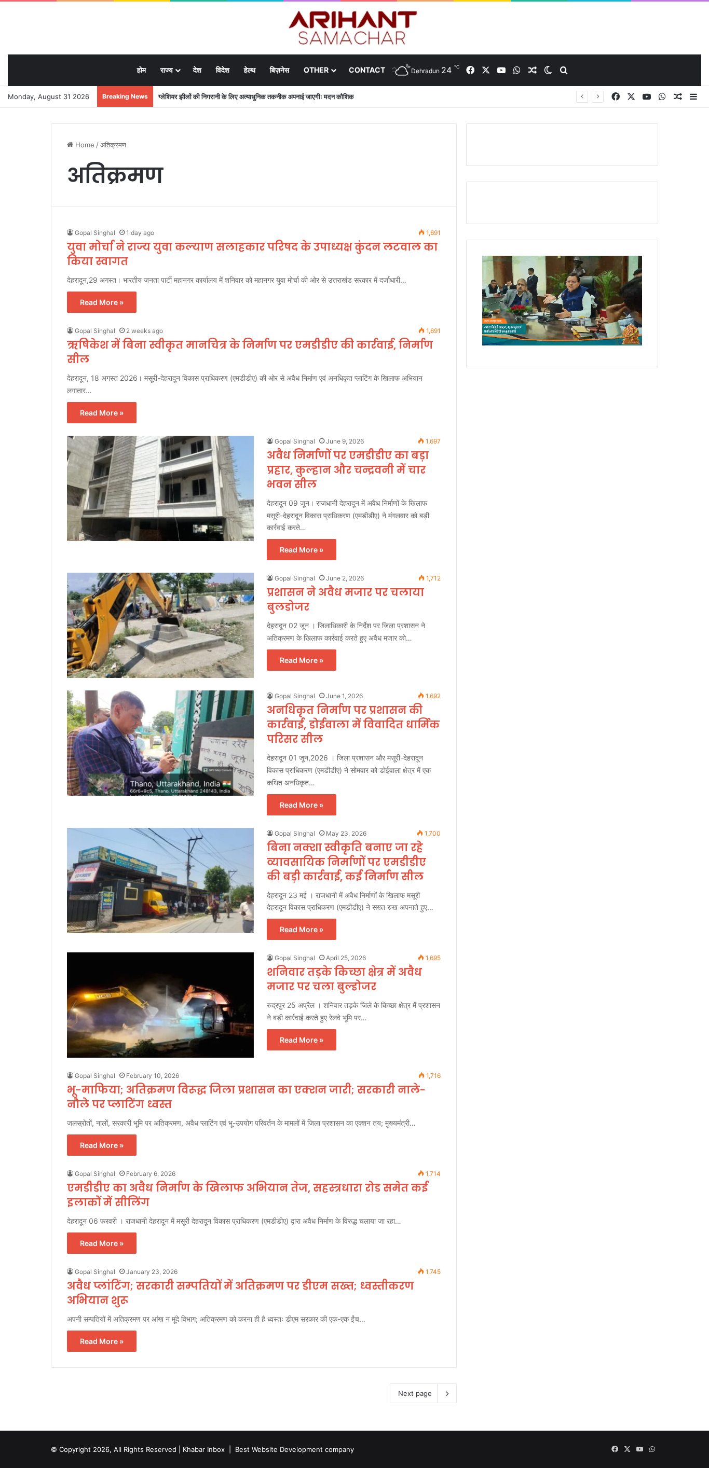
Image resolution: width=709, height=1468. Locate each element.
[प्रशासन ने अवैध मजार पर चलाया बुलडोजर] (160, 625)
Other (316, 69)
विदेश (222, 69)
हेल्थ (249, 69)
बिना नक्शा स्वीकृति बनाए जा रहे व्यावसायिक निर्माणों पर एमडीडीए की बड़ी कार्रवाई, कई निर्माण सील (346, 862)
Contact (367, 69)
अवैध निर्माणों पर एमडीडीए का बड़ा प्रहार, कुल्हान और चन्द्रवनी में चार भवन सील (348, 470)
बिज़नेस (279, 69)
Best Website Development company (294, 1449)
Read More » (102, 302)
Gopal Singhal (95, 233)
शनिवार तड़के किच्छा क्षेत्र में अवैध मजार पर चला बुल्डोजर (344, 979)
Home (83, 145)
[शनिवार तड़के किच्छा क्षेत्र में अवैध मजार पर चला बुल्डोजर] (160, 1005)
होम (141, 69)
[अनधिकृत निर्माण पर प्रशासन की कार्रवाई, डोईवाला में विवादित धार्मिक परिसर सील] (160, 743)
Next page (415, 1393)
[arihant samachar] (354, 28)
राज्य (166, 69)
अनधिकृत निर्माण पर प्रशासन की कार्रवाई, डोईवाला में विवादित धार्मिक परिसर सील (353, 724)
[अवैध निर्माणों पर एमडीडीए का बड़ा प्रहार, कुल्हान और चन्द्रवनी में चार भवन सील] (160, 488)
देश (197, 69)
